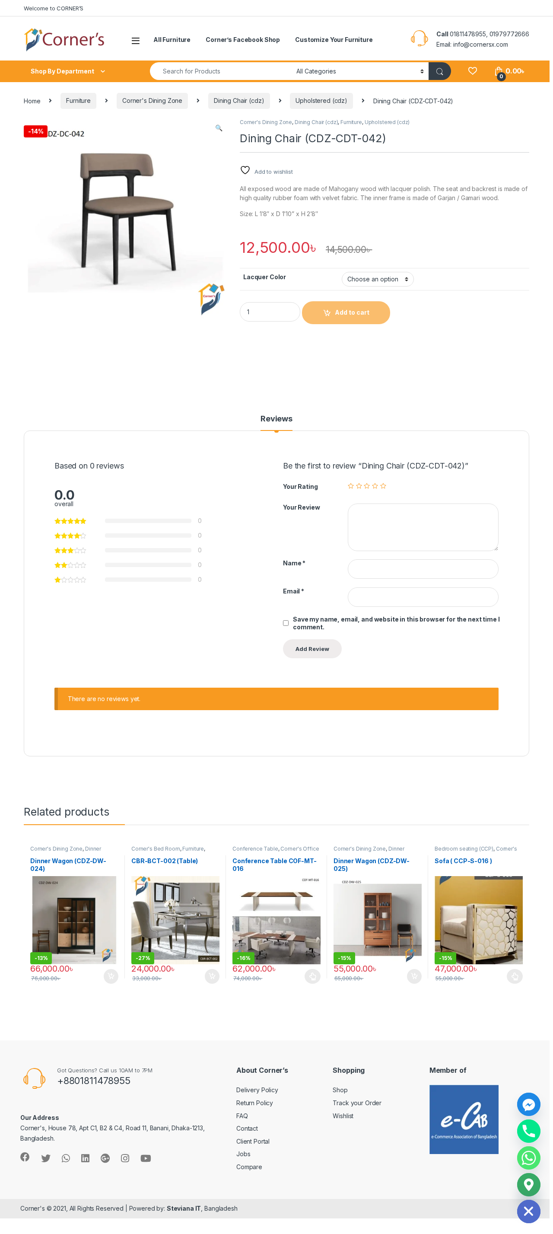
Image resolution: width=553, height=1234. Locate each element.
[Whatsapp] (528, 1158)
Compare (249, 1166)
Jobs (243, 1153)
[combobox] (221, 71)
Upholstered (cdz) (321, 100)
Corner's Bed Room (155, 848)
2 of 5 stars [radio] (359, 486)
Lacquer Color (264, 277)
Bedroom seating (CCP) (464, 848)
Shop (340, 1090)
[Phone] (528, 1131)
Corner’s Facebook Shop (243, 39)
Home (32, 100)
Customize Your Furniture (334, 39)
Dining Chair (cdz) (239, 100)
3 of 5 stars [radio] (367, 486)
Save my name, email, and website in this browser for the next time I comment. (396, 623)
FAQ (242, 1115)
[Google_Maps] (528, 1184)
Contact (247, 1128)
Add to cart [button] (111, 976)
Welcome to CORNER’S (53, 8)
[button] (218, 128)
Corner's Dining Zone (152, 100)
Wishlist (343, 1115)
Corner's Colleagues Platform (476, 851)
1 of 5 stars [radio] (351, 486)
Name (294, 563)
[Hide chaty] (528, 1211)
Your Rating (300, 486)
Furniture (78, 100)
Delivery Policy (257, 1090)
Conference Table (255, 848)
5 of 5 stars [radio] (383, 486)
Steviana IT (184, 1208)
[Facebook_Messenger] (528, 1104)
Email (293, 591)
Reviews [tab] (276, 419)
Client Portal (253, 1141)
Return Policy (254, 1102)
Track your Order (357, 1102)
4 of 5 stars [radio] (375, 486)
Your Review (301, 507)
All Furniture (172, 39)
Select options (310, 976)
